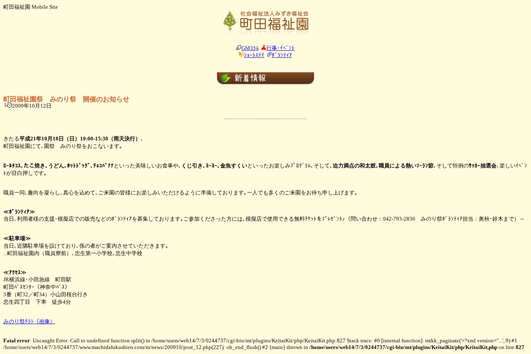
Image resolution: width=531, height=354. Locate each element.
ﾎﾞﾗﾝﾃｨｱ (282, 55)
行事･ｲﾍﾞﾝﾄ (280, 48)
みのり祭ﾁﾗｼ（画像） (29, 321)
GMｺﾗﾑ (250, 48)
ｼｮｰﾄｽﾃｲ (254, 55)
